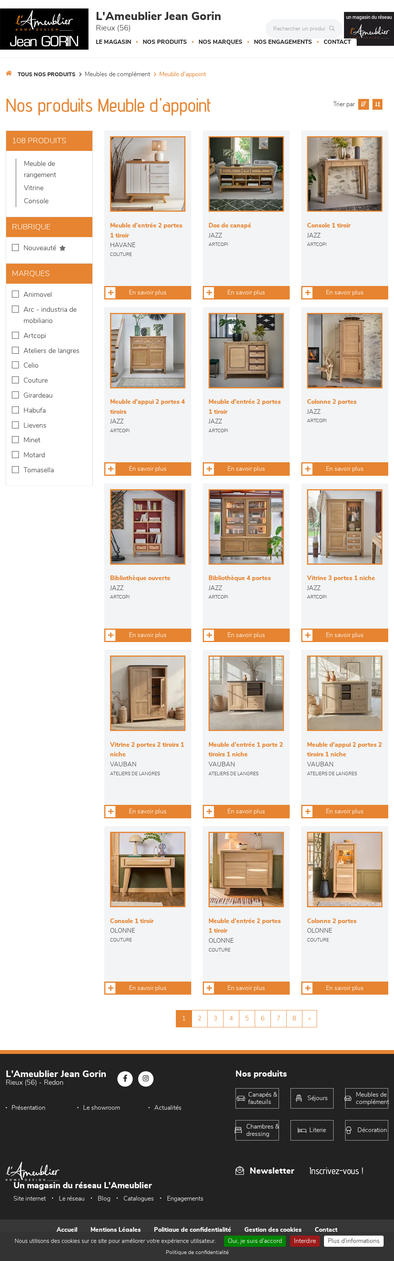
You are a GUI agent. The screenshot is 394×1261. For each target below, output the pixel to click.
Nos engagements (283, 42)
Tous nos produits (46, 74)
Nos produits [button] (165, 42)
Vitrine (33, 188)
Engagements (185, 1199)
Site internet (29, 1199)
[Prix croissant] (362, 104)
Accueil (67, 1230)
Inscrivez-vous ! (336, 1170)
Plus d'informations (354, 1241)
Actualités (168, 1108)
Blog (104, 1199)
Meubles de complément (117, 74)
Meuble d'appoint (182, 74)
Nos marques (220, 42)
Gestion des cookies (273, 1230)
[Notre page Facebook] (125, 1079)
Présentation (28, 1108)
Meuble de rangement (40, 170)
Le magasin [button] (113, 42)
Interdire (305, 1241)
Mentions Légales (115, 1230)
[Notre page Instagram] (146, 1079)
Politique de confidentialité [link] (197, 1252)
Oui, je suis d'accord (255, 1241)
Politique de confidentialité (192, 1230)
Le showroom (101, 1108)
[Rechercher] (334, 28)
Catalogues (139, 1199)
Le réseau (72, 1199)
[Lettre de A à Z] (376, 104)
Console (36, 201)
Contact (337, 42)
